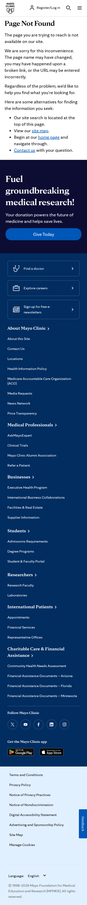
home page (49, 137)
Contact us (24, 150)
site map (40, 130)
